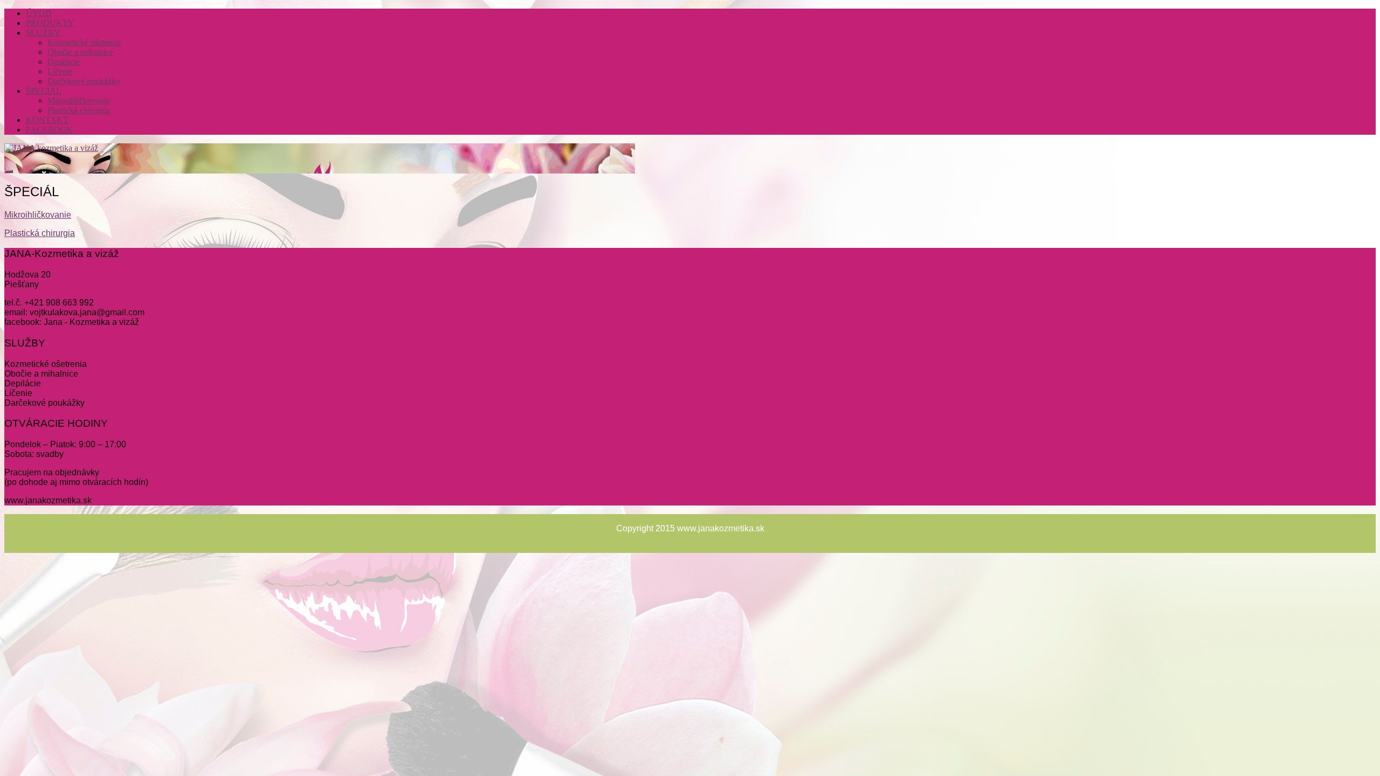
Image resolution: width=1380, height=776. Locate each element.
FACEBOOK (49, 129)
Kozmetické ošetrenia (84, 42)
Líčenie (60, 71)
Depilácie (63, 61)
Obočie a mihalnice (80, 52)
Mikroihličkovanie (78, 100)
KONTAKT (47, 119)
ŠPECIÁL (43, 90)
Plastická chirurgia (78, 110)
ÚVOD (39, 13)
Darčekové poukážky (83, 81)
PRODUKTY (50, 22)
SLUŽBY (43, 32)
